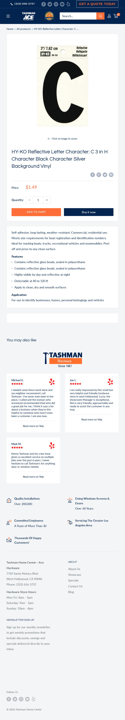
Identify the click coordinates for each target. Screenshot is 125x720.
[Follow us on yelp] (68, 4)
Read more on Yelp (33, 425)
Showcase (74, 574)
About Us (74, 569)
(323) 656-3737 (25, 4)
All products (24, 28)
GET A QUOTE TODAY (97, 4)
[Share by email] (111, 174)
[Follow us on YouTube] (62, 4)
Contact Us (75, 586)
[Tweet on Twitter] (105, 174)
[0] (116, 16)
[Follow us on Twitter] (50, 4)
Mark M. (16, 443)
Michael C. (17, 380)
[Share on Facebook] (92, 174)
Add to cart (36, 212)
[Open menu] (8, 16)
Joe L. (73, 380)
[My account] (109, 16)
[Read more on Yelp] (52, 382)
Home (10, 28)
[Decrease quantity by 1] (29, 200)
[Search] (100, 16)
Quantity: (18, 200)
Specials (73, 580)
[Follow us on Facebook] (43, 4)
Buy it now (89, 212)
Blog (71, 592)
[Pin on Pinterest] (99, 174)
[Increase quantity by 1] (46, 200)
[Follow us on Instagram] (56, 4)
